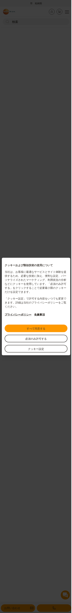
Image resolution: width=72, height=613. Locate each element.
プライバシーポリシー (16, 314)
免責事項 (38, 314)
